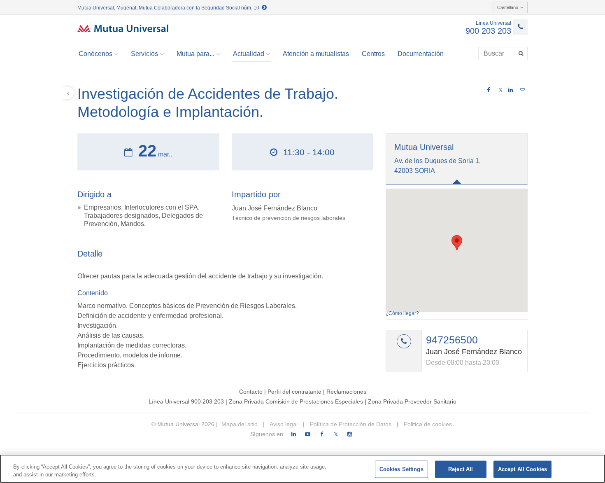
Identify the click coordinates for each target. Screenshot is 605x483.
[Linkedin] (294, 434)
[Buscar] (522, 53)
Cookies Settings (401, 469)
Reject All (460, 469)
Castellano (507, 7)
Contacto (251, 391)
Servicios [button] (144, 53)
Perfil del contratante (294, 391)
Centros (373, 53)
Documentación (421, 53)
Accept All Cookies (522, 469)
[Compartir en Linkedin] (510, 90)
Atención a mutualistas (316, 53)
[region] (302, 469)
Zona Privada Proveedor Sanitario (412, 401)
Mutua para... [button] (195, 53)
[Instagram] (349, 434)
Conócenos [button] (95, 53)
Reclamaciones (346, 391)
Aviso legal (283, 424)
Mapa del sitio (239, 424)
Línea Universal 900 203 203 (186, 401)
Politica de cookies (427, 424)
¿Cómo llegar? (402, 313)
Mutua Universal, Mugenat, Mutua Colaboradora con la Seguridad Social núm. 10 (169, 8)
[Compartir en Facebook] (488, 90)
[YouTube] (307, 434)
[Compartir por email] (522, 90)
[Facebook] (321, 434)
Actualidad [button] (248, 53)
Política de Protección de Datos (349, 424)
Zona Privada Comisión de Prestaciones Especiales (296, 401)
